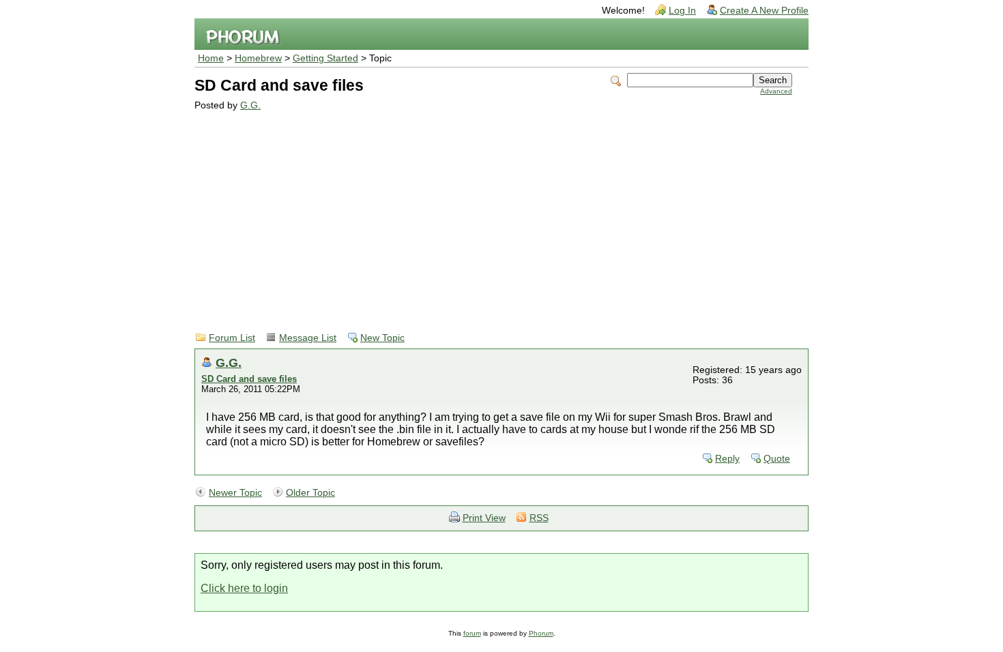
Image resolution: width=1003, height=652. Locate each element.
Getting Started (325, 58)
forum (472, 633)
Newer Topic (235, 493)
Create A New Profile (764, 10)
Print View (484, 518)
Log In (682, 10)
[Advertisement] (493, 212)
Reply (727, 459)
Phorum (541, 633)
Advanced (776, 91)
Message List (307, 338)
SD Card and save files (249, 379)
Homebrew (258, 58)
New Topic (382, 338)
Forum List (232, 338)
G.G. (250, 105)
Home (211, 58)
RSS (539, 518)
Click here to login (244, 588)
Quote (777, 459)
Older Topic (310, 493)
